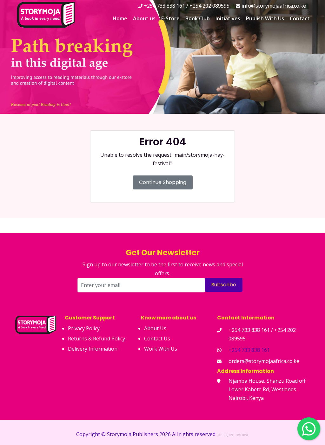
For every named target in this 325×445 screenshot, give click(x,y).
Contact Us (157, 338)
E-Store (170, 18)
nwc (245, 434)
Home (120, 18)
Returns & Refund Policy (96, 338)
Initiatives (228, 18)
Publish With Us (265, 18)
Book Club (197, 18)
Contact (300, 18)
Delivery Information (92, 348)
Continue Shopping (162, 182)
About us (144, 18)
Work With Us (160, 348)
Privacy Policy (84, 328)
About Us (155, 328)
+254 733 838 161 (249, 349)
